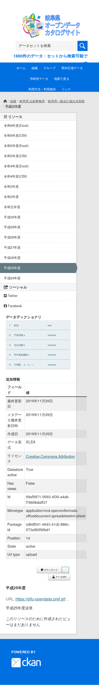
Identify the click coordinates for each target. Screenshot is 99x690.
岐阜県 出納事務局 (32, 101)
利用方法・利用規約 (42, 89)
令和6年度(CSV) (15, 135)
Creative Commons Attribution (50, 456)
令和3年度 (11, 186)
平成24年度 (12, 278)
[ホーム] (5, 101)
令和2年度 (11, 196)
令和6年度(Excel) (16, 125)
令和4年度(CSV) (15, 176)
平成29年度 (12, 227)
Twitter (12, 295)
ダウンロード (50, 570)
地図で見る (61, 78)
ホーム (21, 68)
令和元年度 (12, 207)
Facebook (14, 306)
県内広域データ (72, 68)
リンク (66, 89)
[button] (65, 570)
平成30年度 (12, 217)
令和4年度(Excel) (16, 166)
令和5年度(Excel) (16, 145)
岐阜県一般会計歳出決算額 (66, 101)
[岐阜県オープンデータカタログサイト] (49, 16)
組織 (34, 68)
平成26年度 (12, 257)
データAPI (60, 577)
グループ (49, 68)
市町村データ (39, 78)
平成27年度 (12, 247)
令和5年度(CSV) (15, 156)
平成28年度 (12, 237)
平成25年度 (13, 106)
